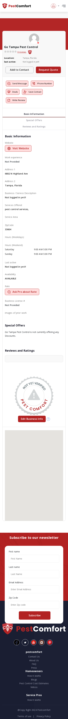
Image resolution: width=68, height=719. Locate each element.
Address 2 (10, 181)
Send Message (19, 83)
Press (34, 667)
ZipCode (9, 225)
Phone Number (44, 83)
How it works (34, 675)
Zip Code (13, 597)
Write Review (18, 100)
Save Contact (34, 91)
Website (9, 142)
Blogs (34, 679)
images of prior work (16, 312)
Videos (34, 687)
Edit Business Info (32, 419)
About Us (34, 660)
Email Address (16, 582)
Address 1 (10, 169)
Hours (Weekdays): (14, 237)
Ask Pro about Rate (24, 292)
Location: (9, 58)
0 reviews (21, 52)
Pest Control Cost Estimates (34, 683)
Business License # (15, 300)
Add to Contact (19, 69)
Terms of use (24, 716)
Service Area (11, 216)
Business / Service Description (20, 193)
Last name (14, 566)
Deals (15, 91)
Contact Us (34, 656)
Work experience (13, 157)
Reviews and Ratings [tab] (34, 126)
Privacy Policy (44, 716)
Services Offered (13, 205)
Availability (10, 274)
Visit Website (20, 148)
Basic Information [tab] (34, 113)
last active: (10, 61)
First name (14, 551)
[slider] (10, 51)
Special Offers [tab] (34, 120)
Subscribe (35, 615)
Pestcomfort (43, 709)
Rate (7, 286)
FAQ (34, 663)
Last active (10, 262)
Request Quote (48, 69)
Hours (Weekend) (14, 245)
